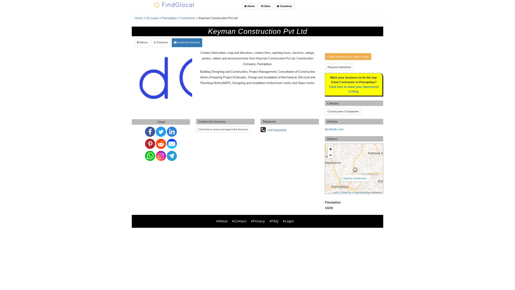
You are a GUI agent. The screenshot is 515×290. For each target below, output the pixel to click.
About (223, 221)
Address (143, 42)
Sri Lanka (152, 18)
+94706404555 (276, 130)
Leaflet (335, 192)
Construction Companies (343, 111)
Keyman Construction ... (356, 178)
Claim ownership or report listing (348, 56)
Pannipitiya (169, 18)
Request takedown (339, 67)
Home (251, 6)
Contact (240, 221)
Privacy (259, 221)
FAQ (274, 221)
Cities (266, 6)
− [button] (330, 155)
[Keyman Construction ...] (355, 170)
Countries (285, 6)
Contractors (187, 18)
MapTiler (347, 192)
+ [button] (330, 149)
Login (289, 221)
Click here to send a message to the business (223, 129)
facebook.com (334, 129)
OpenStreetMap (362, 192)
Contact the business (188, 42)
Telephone (162, 42)
